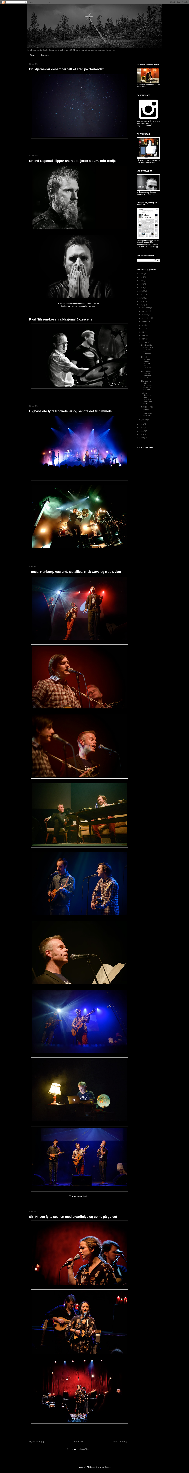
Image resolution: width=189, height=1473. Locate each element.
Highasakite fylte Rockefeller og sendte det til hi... (147, 385)
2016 (142, 298)
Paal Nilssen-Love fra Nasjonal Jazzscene (60, 319)
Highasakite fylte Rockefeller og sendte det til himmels (70, 411)
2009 (142, 438)
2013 (142, 424)
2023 (142, 284)
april (144, 335)
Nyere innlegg (36, 1441)
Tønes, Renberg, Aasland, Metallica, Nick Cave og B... (146, 398)
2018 (142, 291)
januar (144, 420)
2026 (142, 274)
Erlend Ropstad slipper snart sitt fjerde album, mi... (147, 362)
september (146, 318)
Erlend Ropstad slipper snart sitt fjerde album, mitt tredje (72, 161)
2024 (142, 281)
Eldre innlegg (120, 1441)
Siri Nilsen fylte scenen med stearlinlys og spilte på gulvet (73, 1216)
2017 (142, 294)
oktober (145, 315)
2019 (142, 288)
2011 (142, 431)
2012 (142, 428)
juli (143, 325)
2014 (142, 305)
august (145, 322)
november (146, 311)
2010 (142, 434)
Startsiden (78, 1441)
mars (144, 339)
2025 (142, 277)
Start (32, 55)
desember (146, 308)
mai (143, 332)
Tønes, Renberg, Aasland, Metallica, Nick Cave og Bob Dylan (75, 572)
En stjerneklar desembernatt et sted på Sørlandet (66, 69)
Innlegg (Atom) (84, 1449)
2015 (142, 301)
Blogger (108, 1467)
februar (145, 342)
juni (143, 328)
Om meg (45, 55)
